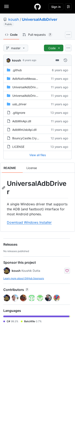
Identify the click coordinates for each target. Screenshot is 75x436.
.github (17, 70)
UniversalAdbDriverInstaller (30, 87)
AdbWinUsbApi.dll (24, 129)
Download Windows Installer (29, 222)
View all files (37, 155)
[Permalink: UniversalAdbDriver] (4, 188)
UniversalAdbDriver (39, 19)
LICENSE (18, 146)
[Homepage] (37, 6)
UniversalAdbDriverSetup (29, 95)
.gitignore (18, 112)
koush (13, 19)
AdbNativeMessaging (27, 78)
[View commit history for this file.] (65, 60)
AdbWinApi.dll (21, 121)
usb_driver (19, 104)
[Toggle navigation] (6, 6)
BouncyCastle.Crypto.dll (28, 138)
